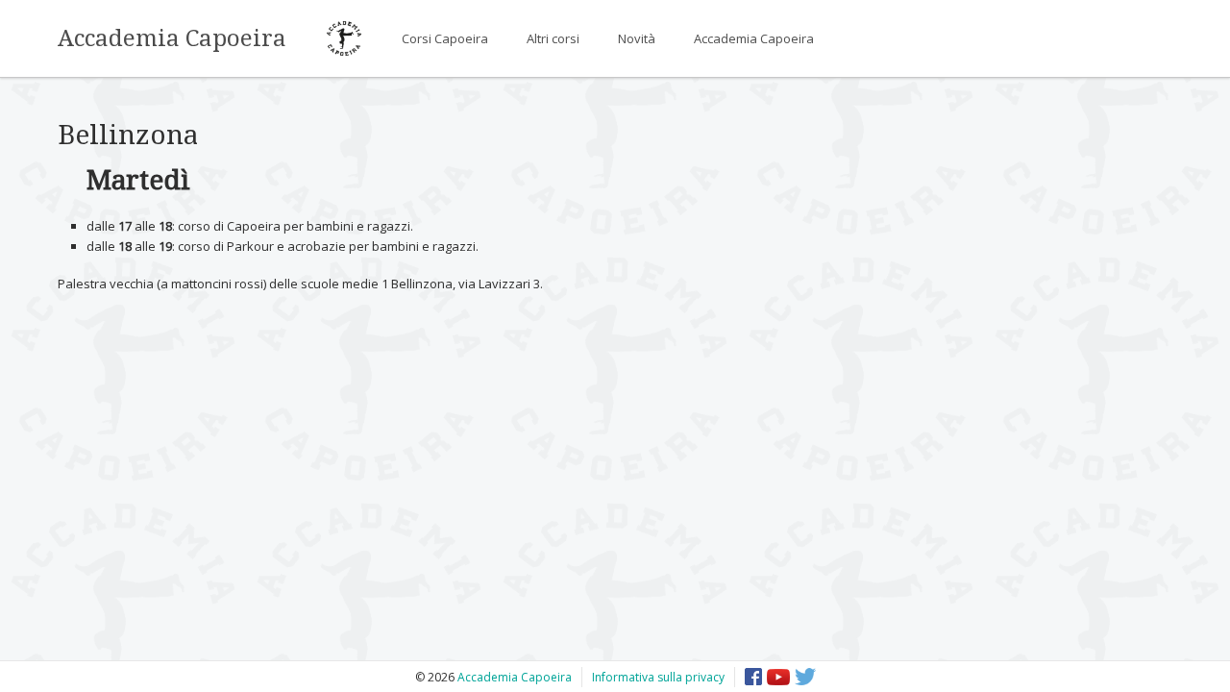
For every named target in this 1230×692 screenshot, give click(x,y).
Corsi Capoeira (445, 38)
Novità (636, 38)
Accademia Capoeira (172, 38)
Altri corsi (553, 38)
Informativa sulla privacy (658, 677)
